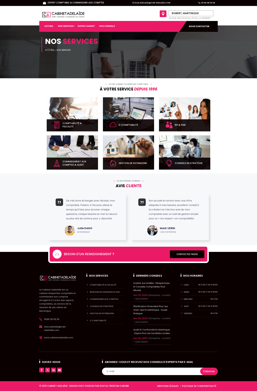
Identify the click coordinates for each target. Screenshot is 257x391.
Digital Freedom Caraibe (114, 385)
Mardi (186, 292)
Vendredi (188, 313)
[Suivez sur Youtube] (59, 370)
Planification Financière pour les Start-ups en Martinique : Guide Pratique (150, 310)
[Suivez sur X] (47, 370)
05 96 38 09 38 (208, 2)
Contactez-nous (187, 254)
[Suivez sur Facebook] (41, 370)
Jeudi (186, 306)
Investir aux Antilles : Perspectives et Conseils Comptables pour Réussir (151, 286)
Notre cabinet (86, 26)
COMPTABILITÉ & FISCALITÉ (103, 284)
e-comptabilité (98, 320)
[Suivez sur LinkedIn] (53, 370)
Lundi (186, 285)
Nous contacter (199, 26)
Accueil (48, 26)
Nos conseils (107, 26)
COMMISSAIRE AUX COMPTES (104, 299)
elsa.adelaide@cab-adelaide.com (152, 2)
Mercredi (188, 299)
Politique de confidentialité (199, 386)
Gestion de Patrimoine (102, 313)
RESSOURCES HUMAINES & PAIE (105, 292)
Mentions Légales (167, 386)
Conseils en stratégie (101, 306)
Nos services (65, 26)
